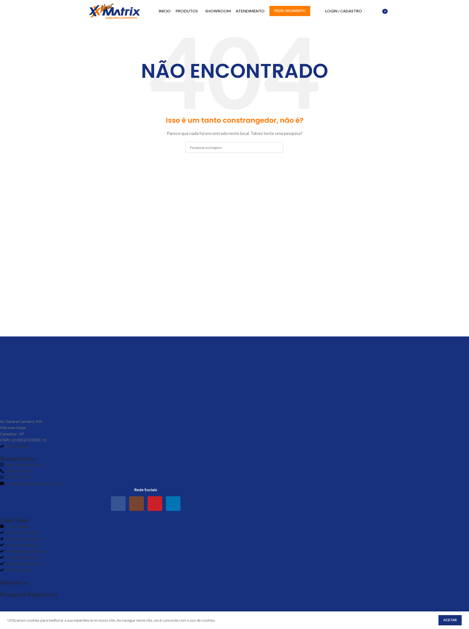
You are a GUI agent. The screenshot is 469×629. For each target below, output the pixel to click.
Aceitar (450, 620)
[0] (377, 11)
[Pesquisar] (368, 11)
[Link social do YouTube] (155, 503)
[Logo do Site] (114, 10)
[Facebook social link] (118, 503)
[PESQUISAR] (277, 147)
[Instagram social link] (136, 503)
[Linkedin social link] (173, 503)
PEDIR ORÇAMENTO (289, 11)
